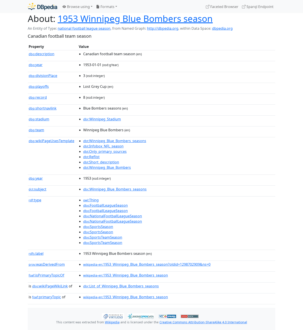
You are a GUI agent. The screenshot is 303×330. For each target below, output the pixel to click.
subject (37, 189)
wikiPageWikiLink (50, 286)
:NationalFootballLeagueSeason (112, 216)
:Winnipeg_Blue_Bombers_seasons (114, 140)
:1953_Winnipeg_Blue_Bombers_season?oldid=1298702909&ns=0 (147, 264)
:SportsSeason (98, 226)
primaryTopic (46, 297)
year (36, 64)
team (36, 130)
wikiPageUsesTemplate (51, 140)
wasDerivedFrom (47, 264)
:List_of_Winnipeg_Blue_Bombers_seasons (121, 286)
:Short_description (101, 162)
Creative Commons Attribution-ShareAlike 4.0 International (203, 322)
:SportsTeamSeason (102, 237)
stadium (39, 119)
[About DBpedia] (42, 6)
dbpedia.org (222, 28)
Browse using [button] (78, 6)
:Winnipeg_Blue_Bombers (107, 167)
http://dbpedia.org (162, 28)
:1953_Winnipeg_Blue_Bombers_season (125, 275)
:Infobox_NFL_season (103, 146)
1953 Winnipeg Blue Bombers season (135, 18)
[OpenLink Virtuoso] (113, 315)
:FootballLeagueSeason (105, 205)
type (35, 200)
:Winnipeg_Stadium (102, 119)
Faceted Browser (223, 6)
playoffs (39, 86)
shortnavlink (43, 108)
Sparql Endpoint (259, 6)
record (38, 97)
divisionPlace (43, 75)
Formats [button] (107, 6)
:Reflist (91, 156)
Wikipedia (112, 322)
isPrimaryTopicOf (46, 275)
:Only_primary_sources (105, 151)
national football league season (84, 28)
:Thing (91, 200)
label (36, 253)
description (41, 53)
